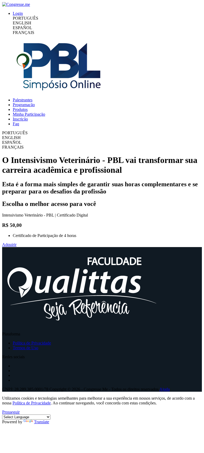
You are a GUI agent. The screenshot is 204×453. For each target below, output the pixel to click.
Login (18, 13)
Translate (41, 422)
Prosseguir (11, 412)
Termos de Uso (25, 348)
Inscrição (20, 119)
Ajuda (164, 389)
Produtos (20, 109)
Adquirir (9, 244)
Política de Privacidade (32, 343)
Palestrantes (22, 100)
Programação (24, 104)
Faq (16, 124)
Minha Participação (29, 114)
